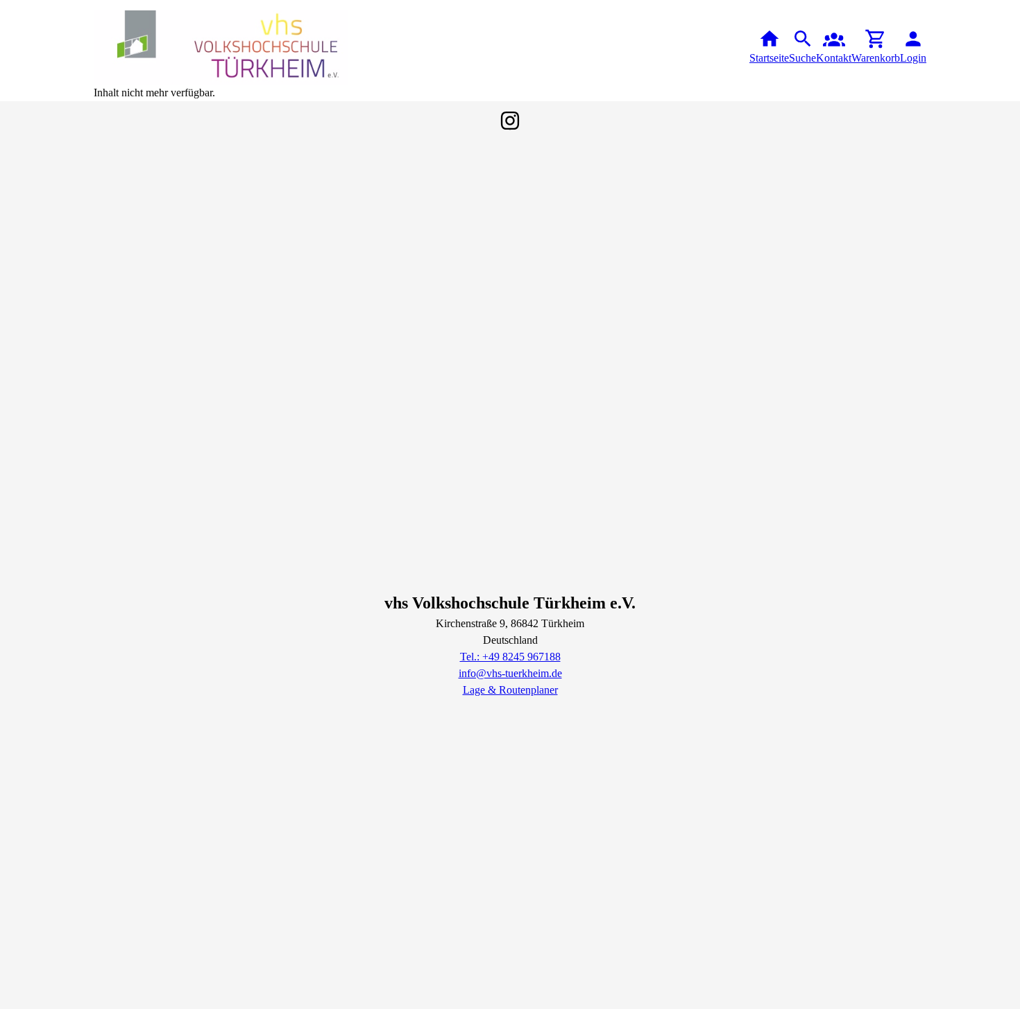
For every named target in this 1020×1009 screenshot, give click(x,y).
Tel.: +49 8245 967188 (510, 657)
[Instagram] (510, 120)
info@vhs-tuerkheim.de (510, 673)
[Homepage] (221, 47)
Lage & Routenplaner (510, 690)
